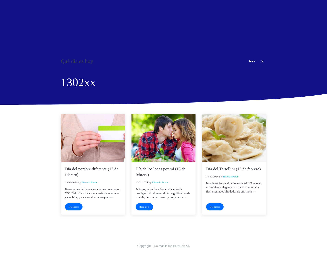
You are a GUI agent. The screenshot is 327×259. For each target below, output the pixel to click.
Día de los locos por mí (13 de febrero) (161, 172)
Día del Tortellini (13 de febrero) (233, 169)
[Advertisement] (163, 26)
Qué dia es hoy (77, 61)
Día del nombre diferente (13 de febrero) (91, 172)
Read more (76, 207)
